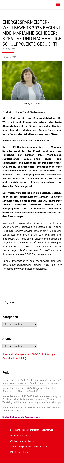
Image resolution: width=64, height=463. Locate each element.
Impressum (35, 430)
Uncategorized (8, 48)
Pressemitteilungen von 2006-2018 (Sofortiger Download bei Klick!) (29, 356)
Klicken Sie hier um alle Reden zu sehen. (21, 417)
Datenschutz (47, 430)
